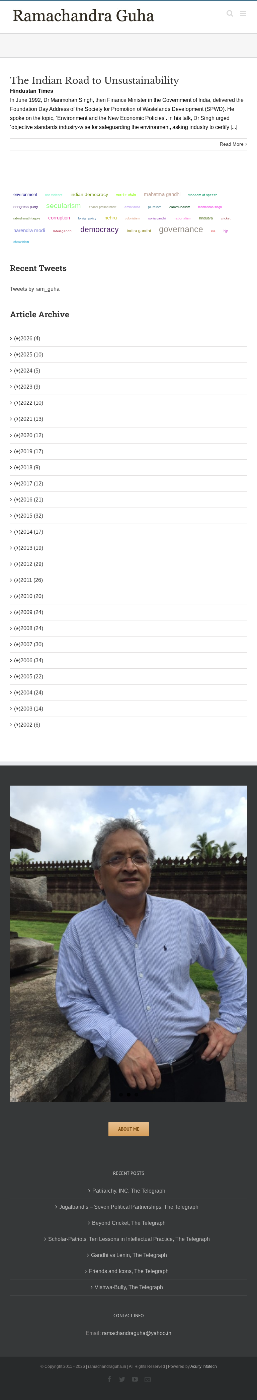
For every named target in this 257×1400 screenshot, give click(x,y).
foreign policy (87, 218)
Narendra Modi (29, 230)
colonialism (132, 218)
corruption (59, 217)
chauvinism (21, 242)
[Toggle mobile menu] (243, 13)
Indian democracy (89, 194)
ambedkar (132, 207)
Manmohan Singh (210, 207)
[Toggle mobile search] (230, 13)
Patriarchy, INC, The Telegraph (128, 1191)
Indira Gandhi (139, 230)
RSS (213, 231)
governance (181, 229)
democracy (99, 229)
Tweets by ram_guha (35, 289)
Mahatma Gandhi (162, 194)
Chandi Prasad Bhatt (102, 207)
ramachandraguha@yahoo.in (136, 1333)
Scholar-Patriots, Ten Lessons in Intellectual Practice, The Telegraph (129, 1239)
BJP (226, 231)
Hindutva (206, 218)
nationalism (182, 218)
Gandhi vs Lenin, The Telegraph (129, 1255)
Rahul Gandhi (62, 231)
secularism (63, 205)
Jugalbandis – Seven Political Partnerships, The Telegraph (128, 1207)
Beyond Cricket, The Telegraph (129, 1223)
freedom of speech (203, 195)
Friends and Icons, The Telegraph (129, 1271)
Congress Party (25, 207)
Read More (232, 144)
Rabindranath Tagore (26, 218)
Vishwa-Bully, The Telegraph (129, 1287)
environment (25, 194)
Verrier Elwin (126, 195)
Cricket (226, 218)
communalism (179, 207)
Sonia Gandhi (157, 218)
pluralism (154, 207)
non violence (54, 195)
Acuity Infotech (203, 1366)
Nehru (110, 217)
